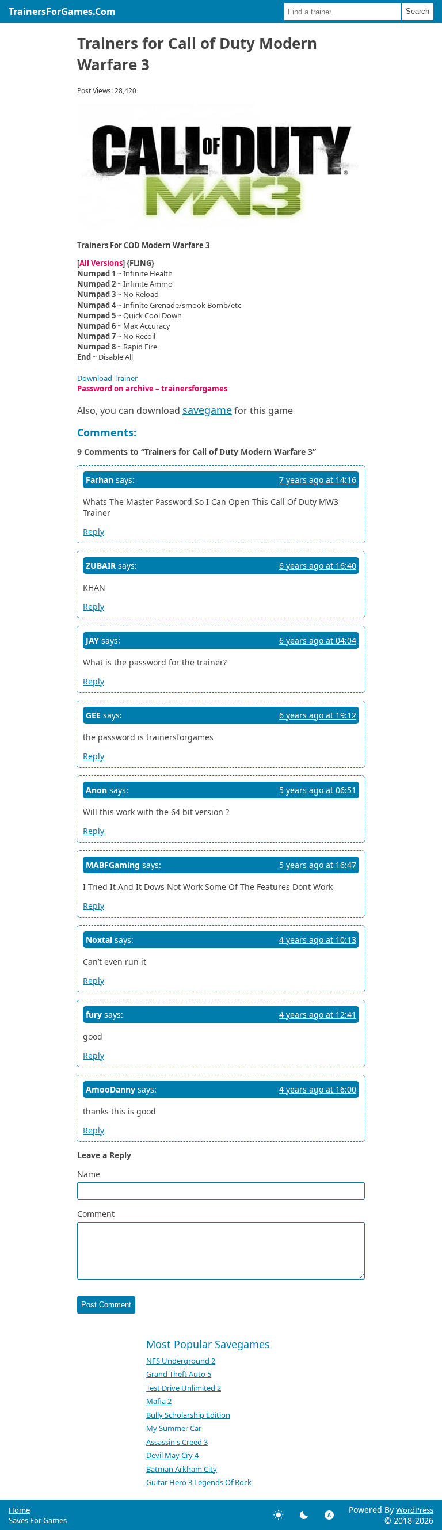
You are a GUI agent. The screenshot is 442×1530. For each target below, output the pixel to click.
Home (19, 1510)
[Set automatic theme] (329, 1515)
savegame (207, 410)
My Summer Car (173, 1428)
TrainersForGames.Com (62, 11)
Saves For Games (38, 1520)
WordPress (414, 1510)
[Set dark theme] (304, 1515)
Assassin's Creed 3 (177, 1442)
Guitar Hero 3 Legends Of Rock (199, 1482)
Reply (93, 531)
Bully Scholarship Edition (188, 1415)
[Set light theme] (278, 1515)
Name (88, 1174)
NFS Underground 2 (180, 1361)
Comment (96, 1213)
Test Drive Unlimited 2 (183, 1388)
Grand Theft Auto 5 (178, 1374)
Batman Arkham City (181, 1469)
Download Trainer (107, 378)
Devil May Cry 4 (172, 1455)
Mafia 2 (159, 1401)
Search (417, 11)
